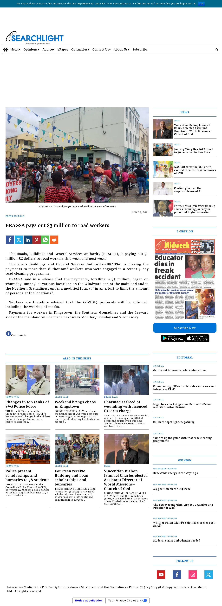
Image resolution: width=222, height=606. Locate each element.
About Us (121, 49)
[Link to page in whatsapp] (45, 240)
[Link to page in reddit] (54, 240)
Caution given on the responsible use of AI (188, 190)
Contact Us (100, 49)
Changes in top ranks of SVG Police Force (27, 404)
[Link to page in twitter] (19, 240)
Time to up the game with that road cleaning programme (182, 440)
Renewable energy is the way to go (175, 473)
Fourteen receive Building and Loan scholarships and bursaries (71, 477)
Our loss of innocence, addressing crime (179, 370)
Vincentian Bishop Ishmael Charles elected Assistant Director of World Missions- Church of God (126, 480)
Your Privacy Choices (123, 600)
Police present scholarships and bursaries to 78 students (28, 475)
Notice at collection (89, 600)
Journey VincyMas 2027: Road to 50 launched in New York (193, 151)
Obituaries (79, 49)
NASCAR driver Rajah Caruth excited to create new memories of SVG (195, 170)
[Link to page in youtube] (161, 574)
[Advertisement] (111, 78)
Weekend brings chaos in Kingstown (75, 404)
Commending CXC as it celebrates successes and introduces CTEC (184, 388)
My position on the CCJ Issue (172, 489)
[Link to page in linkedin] (28, 240)
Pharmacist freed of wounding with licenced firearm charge (125, 406)
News (15, 49)
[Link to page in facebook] (10, 240)
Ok (201, 3)
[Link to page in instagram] (193, 574)
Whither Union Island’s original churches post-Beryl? (184, 524)
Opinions (31, 49)
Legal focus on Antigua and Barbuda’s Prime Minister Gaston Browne (182, 406)
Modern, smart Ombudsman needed (176, 540)
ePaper (63, 49)
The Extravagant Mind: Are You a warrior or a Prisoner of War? (183, 506)
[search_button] (217, 49)
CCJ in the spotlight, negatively (173, 422)
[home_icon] (5, 49)
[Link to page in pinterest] (36, 240)
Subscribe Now (185, 328)
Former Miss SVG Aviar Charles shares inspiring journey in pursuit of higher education (194, 209)
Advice (48, 49)
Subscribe (140, 49)
